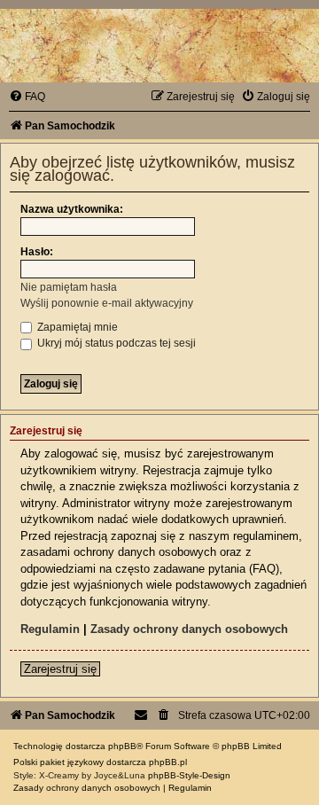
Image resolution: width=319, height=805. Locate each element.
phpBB (122, 746)
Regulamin (50, 629)
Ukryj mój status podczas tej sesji (115, 343)
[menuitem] (27, 96)
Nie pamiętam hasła (68, 287)
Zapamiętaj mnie (76, 327)
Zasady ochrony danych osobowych (189, 629)
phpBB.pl (168, 762)
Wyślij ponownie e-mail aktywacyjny (106, 303)
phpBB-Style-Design (189, 775)
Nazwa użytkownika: (71, 209)
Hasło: (36, 252)
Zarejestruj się (60, 669)
